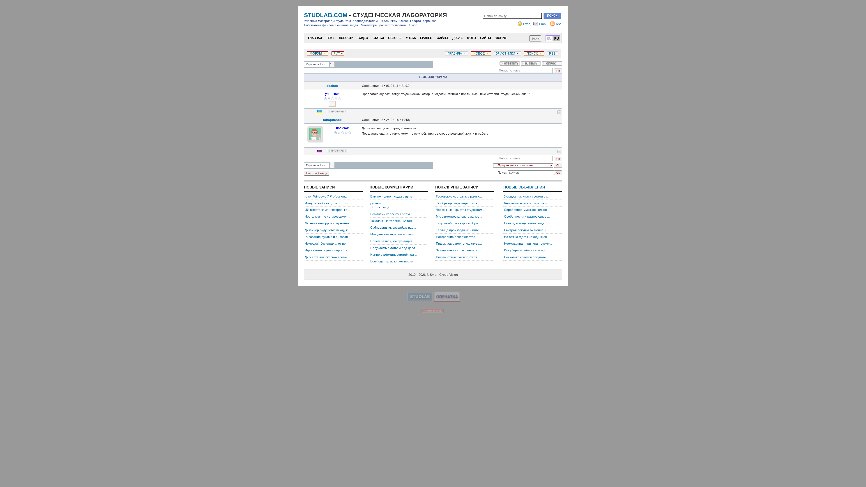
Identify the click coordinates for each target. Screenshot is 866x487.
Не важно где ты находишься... (527, 237)
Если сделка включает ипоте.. (392, 261)
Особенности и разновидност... (527, 216)
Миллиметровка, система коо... (459, 216)
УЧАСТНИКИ (505, 53)
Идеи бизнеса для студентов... (327, 250)
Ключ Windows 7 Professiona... (327, 196)
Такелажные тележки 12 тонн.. (392, 221)
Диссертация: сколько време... (327, 257)
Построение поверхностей (455, 237)
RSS (552, 53)
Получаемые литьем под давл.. (393, 248)
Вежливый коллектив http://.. (391, 214)
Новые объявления (524, 187)
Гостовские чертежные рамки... (459, 196)
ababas (332, 85)
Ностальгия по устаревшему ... (327, 216)
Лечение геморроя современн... (328, 223)
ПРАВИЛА (455, 53)
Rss (558, 24)
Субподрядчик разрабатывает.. (393, 227)
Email (543, 24)
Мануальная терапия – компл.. (393, 234)
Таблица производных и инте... (459, 230)
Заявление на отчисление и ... (458, 250)
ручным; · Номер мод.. (380, 205)
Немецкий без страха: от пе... (326, 243)
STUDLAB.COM (326, 15)
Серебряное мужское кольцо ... (527, 209)
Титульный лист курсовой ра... (458, 223)
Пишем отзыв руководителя (456, 257)
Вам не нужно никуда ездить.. (392, 196)
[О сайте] (420, 300)
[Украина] (322, 112)
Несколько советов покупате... (526, 257)
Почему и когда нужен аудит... (526, 223)
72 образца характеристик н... (458, 203)
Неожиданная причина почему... (528, 243)
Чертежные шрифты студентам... (460, 209)
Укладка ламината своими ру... (527, 196)
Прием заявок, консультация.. (392, 241)
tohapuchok (332, 120)
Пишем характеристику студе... (459, 243)
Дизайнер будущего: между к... (327, 230)
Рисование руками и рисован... (328, 237)
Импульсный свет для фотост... (328, 203)
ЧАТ (336, 53)
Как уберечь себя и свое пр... (525, 250)
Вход (526, 24)
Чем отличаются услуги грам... (526, 203)
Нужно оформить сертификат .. (393, 254)
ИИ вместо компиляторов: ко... (327, 209)
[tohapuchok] (323, 130)
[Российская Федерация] (322, 151)
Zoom (535, 38)
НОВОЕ (479, 53)
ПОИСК (532, 53)
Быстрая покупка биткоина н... (526, 230)
